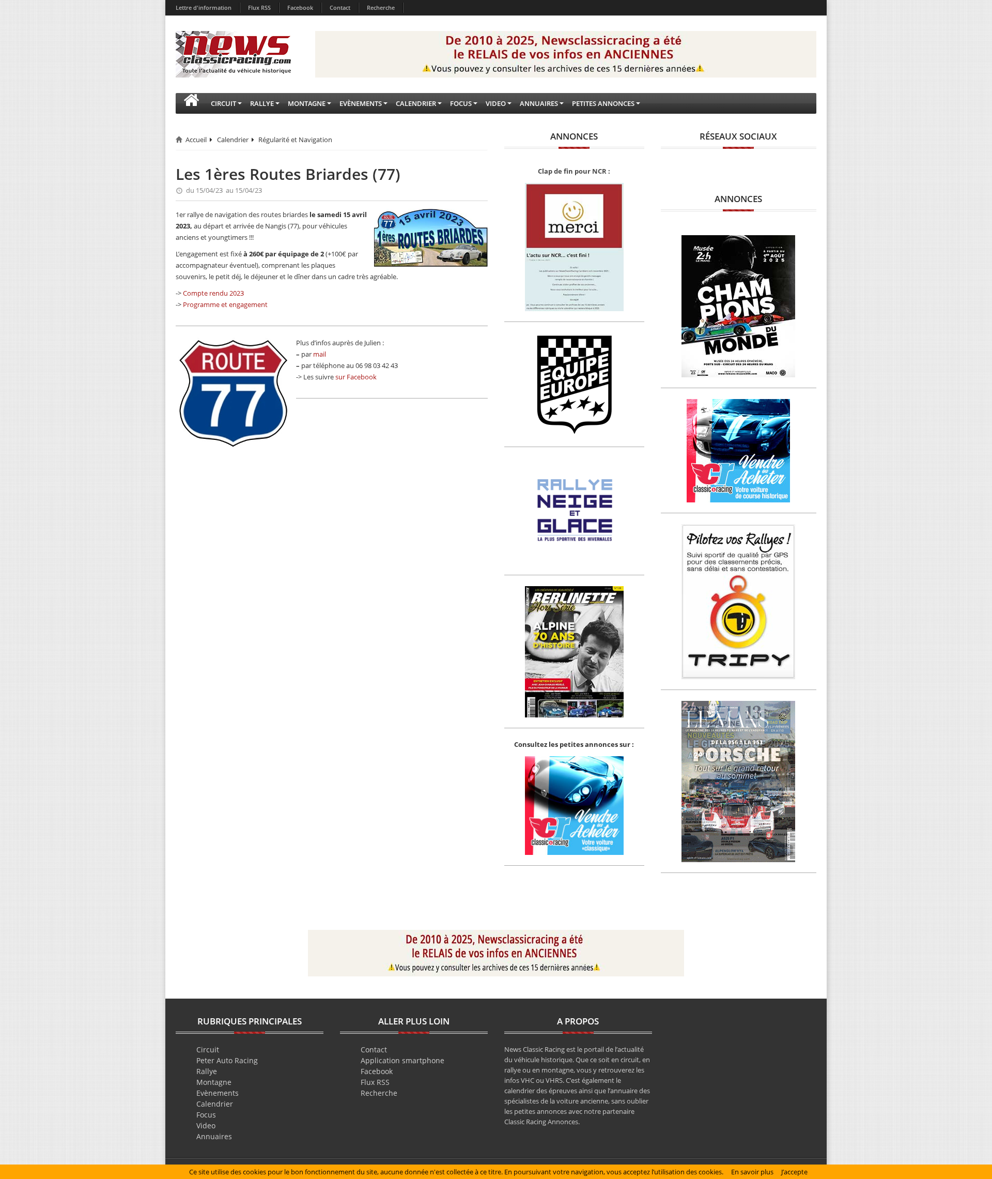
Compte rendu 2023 (213, 293)
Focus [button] (461, 103)
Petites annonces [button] (603, 103)
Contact (340, 7)
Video (205, 1125)
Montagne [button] (307, 103)
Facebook (300, 7)
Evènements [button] (360, 103)
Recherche (381, 7)
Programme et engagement (225, 304)
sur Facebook (356, 376)
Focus (206, 1115)
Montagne (213, 1082)
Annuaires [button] (539, 103)
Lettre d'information (203, 7)
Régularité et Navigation (295, 139)
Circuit (207, 1049)
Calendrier (233, 139)
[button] (191, 103)
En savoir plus (752, 1171)
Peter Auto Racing (227, 1060)
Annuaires (214, 1136)
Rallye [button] (262, 103)
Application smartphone (402, 1060)
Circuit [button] (223, 103)
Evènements (217, 1093)
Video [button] (496, 103)
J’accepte (794, 1171)
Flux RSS (259, 7)
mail (319, 354)
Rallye (206, 1071)
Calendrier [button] (416, 103)
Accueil (196, 139)
